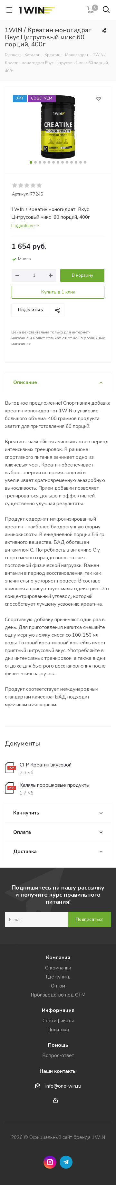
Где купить (58, 977)
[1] (15, 185)
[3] (27, 185)
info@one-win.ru (63, 1086)
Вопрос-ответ (58, 1055)
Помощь (58, 1045)
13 (85, 162)
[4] (33, 185)
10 (71, 162)
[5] (39, 185)
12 (80, 162)
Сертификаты (58, 1020)
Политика (58, 1029)
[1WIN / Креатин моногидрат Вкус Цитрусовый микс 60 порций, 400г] (58, 126)
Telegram (66, 1162)
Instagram (50, 1162)
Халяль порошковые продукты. (55, 785)
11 (76, 162)
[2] (21, 185)
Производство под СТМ (58, 995)
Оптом (58, 986)
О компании (58, 968)
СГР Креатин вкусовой (46, 765)
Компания (58, 957)
